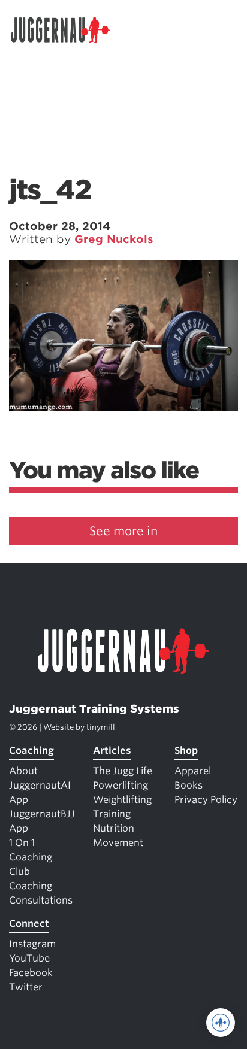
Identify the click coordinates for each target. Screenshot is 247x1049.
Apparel (192, 771)
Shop (186, 750)
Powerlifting (120, 785)
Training (112, 814)
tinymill (100, 727)
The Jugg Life (122, 771)
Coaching (31, 750)
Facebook (31, 972)
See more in (123, 531)
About (23, 771)
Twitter (26, 987)
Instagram (32, 944)
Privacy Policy (205, 799)
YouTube (29, 958)
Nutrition (113, 828)
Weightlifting (122, 799)
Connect (29, 923)
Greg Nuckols (113, 239)
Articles (112, 750)
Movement (118, 842)
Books (188, 785)
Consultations (41, 900)
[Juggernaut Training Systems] (66, 30)
